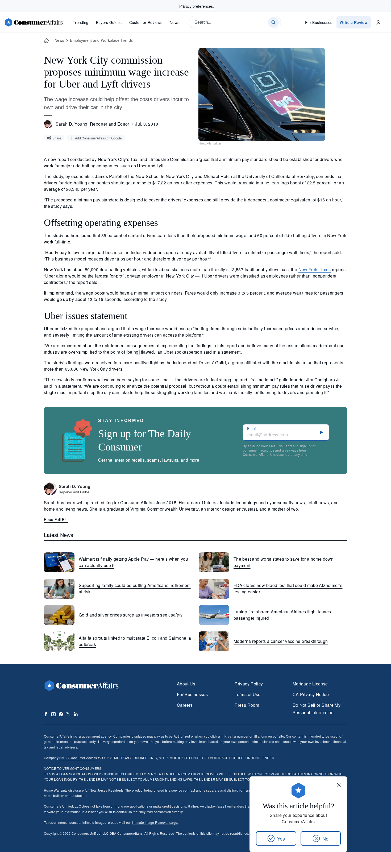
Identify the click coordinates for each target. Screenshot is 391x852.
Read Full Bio (56, 519)
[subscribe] (321, 432)
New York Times (314, 269)
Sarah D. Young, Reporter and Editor (92, 124)
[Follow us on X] (68, 714)
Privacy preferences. (196, 6)
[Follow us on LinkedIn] (76, 714)
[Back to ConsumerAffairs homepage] (46, 40)
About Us (186, 684)
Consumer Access (78, 757)
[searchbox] (235, 22)
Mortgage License (310, 684)
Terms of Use (247, 694)
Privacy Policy (249, 684)
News (174, 22)
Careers (185, 705)
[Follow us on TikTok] (61, 714)
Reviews (145, 22)
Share (56, 138)
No (325, 838)
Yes (281, 838)
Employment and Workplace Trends (101, 40)
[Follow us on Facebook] (46, 714)
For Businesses (318, 22)
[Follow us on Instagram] (53, 714)
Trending (81, 22)
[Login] (378, 22)
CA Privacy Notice (311, 694)
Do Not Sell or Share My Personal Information (316, 708)
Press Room (247, 705)
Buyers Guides (109, 22)
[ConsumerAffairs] (33, 22)
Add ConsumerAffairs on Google (98, 138)
